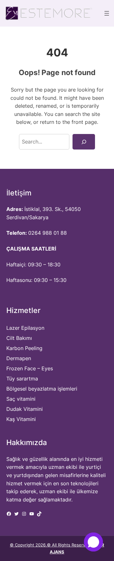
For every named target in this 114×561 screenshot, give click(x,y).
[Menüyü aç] (107, 13)
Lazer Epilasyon (25, 328)
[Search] (84, 142)
